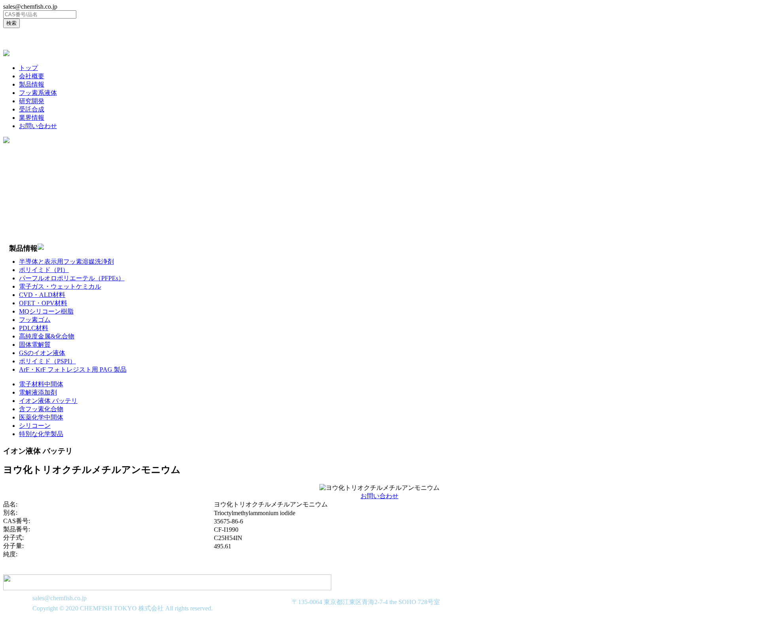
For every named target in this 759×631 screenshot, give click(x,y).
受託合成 (31, 109)
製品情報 (31, 84)
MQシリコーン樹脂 (46, 311)
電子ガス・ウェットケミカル (60, 286)
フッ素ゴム (35, 319)
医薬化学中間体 (41, 417)
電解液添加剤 (38, 392)
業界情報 (31, 117)
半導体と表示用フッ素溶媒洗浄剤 (66, 261)
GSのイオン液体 (42, 353)
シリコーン (35, 425)
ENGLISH (21, 39)
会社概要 (31, 76)
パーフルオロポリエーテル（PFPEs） (72, 278)
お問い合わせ (38, 126)
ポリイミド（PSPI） (47, 361)
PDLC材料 (33, 328)
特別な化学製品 (41, 434)
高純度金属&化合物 (46, 336)
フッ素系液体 (38, 92)
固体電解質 (35, 344)
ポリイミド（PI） (44, 269)
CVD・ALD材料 (42, 294)
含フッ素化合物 (41, 409)
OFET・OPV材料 (43, 303)
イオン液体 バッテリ (48, 400)
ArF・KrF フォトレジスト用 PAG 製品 (72, 369)
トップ (28, 67)
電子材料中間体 (41, 384)
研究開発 (31, 101)
